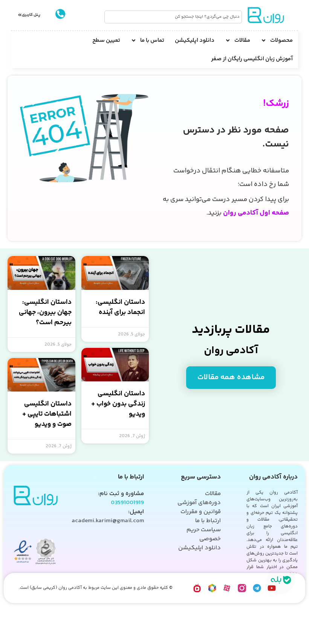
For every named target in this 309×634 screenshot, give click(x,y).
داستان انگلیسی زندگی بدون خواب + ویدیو (118, 404)
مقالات (242, 40)
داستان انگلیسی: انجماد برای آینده (120, 307)
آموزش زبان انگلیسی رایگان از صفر (252, 59)
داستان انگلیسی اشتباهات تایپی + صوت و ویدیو (47, 414)
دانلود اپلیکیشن (194, 40)
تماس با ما (152, 40)
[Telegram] (257, 588)
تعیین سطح (106, 40)
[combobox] (173, 17)
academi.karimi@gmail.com (108, 521)
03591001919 (127, 503)
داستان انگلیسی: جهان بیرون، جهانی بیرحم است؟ (45, 312)
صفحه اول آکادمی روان (256, 213)
